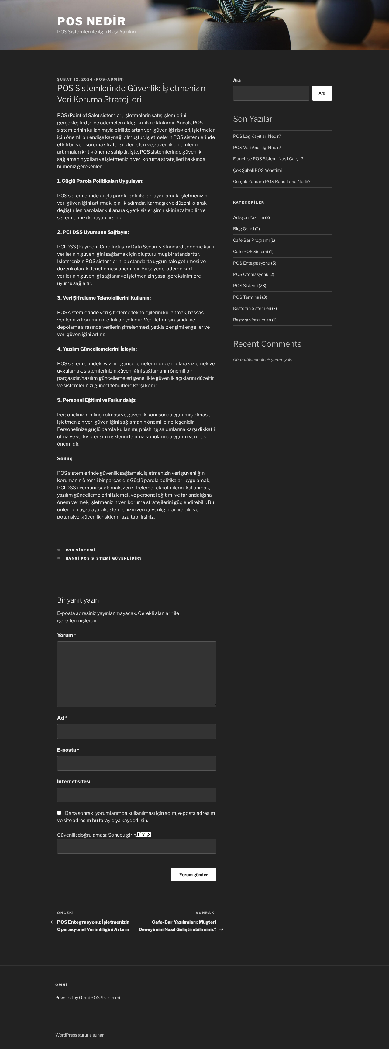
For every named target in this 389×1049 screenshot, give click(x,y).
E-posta (68, 750)
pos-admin (109, 79)
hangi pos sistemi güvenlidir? (104, 558)
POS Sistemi (81, 550)
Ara (237, 80)
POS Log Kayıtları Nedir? (257, 136)
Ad (62, 718)
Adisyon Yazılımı (248, 217)
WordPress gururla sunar (79, 1034)
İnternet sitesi (73, 781)
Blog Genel (243, 228)
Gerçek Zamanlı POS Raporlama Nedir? (271, 181)
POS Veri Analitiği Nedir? (257, 147)
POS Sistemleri (105, 997)
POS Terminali (247, 297)
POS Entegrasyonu (251, 263)
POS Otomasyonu (250, 274)
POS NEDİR (91, 21)
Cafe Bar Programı (251, 240)
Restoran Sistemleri (252, 308)
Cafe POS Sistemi (250, 251)
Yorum (66, 635)
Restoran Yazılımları (252, 319)
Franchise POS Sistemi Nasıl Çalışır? (268, 158)
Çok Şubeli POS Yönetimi (257, 170)
